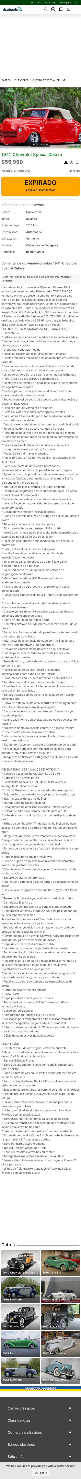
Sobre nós (16, 1456)
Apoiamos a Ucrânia (40, 1388)
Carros (6, 80)
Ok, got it (41, 1472)
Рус (76, 2)
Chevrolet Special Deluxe (49, 80)
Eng (33, 2)
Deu (47, 2)
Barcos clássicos (21, 1444)
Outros (8, 1244)
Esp (40, 2)
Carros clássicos (21, 1408)
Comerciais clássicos (25, 1432)
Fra (54, 2)
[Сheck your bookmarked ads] (61, 9)
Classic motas (19, 1420)
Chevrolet (21, 80)
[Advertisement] (40, 47)
